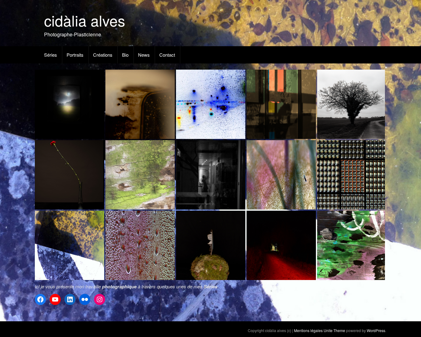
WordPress (376, 330)
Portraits (75, 54)
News (144, 54)
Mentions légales (308, 330)
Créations (102, 54)
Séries (50, 54)
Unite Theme (334, 330)
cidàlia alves (84, 20)
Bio (125, 54)
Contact (167, 54)
